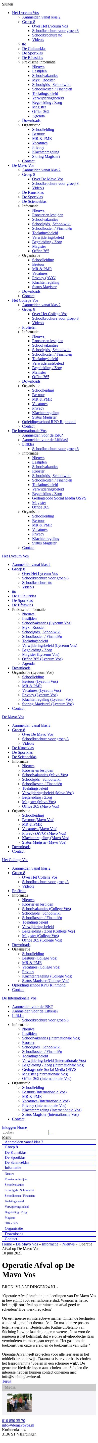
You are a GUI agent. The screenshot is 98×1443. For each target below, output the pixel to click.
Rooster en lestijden (47, 215)
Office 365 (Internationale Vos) (46, 1078)
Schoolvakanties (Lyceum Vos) (46, 623)
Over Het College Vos (49, 314)
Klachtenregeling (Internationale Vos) (51, 1110)
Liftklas (28, 444)
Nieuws (38, 66)
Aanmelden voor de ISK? (42, 435)
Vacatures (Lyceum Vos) (41, 690)
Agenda (38, 116)
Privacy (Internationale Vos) (44, 1105)
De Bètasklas (32, 57)
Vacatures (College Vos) (41, 967)
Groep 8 (28, 21)
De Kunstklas (33, 192)
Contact (28, 161)
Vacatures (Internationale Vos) (46, 1101)
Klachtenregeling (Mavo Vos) (45, 838)
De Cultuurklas (34, 48)
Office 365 (40, 111)
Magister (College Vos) (40, 936)
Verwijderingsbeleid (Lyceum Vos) (49, 645)
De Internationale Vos (29, 431)
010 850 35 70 (13, 1421)
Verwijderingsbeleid (48, 98)
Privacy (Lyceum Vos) (40, 695)
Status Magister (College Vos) (45, 980)
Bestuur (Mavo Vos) (38, 820)
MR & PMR (42, 138)
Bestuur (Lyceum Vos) (40, 681)
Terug (6, 1381)
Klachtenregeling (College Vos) (47, 976)
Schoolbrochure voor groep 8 (55, 30)
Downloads (31, 120)
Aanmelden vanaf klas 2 (41, 17)
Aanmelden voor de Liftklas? (45, 440)
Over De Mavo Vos (47, 179)
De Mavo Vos (23, 165)
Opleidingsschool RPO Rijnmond (49, 422)
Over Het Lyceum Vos (50, 26)
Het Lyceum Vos (25, 12)
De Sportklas (32, 53)
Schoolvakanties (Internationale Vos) (51, 1038)
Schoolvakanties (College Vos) (46, 909)
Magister (39, 107)
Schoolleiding (43, 129)
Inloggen (9, 1127)
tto (24, 44)
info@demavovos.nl (18, 1425)
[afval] (19, 1411)
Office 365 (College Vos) (42, 940)
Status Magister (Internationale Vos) (50, 1114)
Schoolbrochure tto (47, 35)
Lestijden (39, 71)
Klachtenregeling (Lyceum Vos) (47, 699)
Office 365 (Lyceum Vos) (42, 659)
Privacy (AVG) (44, 278)
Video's (38, 39)
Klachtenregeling (45, 152)
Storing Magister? (46, 156)
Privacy (38, 147)
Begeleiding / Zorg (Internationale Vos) (53, 1065)
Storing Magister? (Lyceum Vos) (48, 704)
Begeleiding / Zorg (47, 102)
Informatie (50, 1244)
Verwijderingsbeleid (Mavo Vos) (48, 793)
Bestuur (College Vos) (39, 958)
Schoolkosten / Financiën (52, 89)
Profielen (29, 327)
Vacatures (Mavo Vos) (39, 829)
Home (22, 1127)
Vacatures (39, 143)
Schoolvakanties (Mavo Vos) (45, 775)
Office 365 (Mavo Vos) (40, 806)
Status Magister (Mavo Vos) (44, 842)
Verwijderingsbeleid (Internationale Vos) (54, 1060)
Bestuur (38, 134)
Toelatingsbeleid (45, 93)
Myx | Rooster (43, 80)
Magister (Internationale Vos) (45, 1074)
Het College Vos (25, 300)
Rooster (38, 471)
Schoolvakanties (45, 75)
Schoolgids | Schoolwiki (51, 84)
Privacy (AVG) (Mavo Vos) (44, 833)
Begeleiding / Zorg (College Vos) (48, 931)
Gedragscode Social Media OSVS (59, 498)
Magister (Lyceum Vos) (40, 654)
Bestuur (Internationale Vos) (44, 1092)
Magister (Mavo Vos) (39, 802)
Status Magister (44, 287)
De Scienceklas (34, 201)
